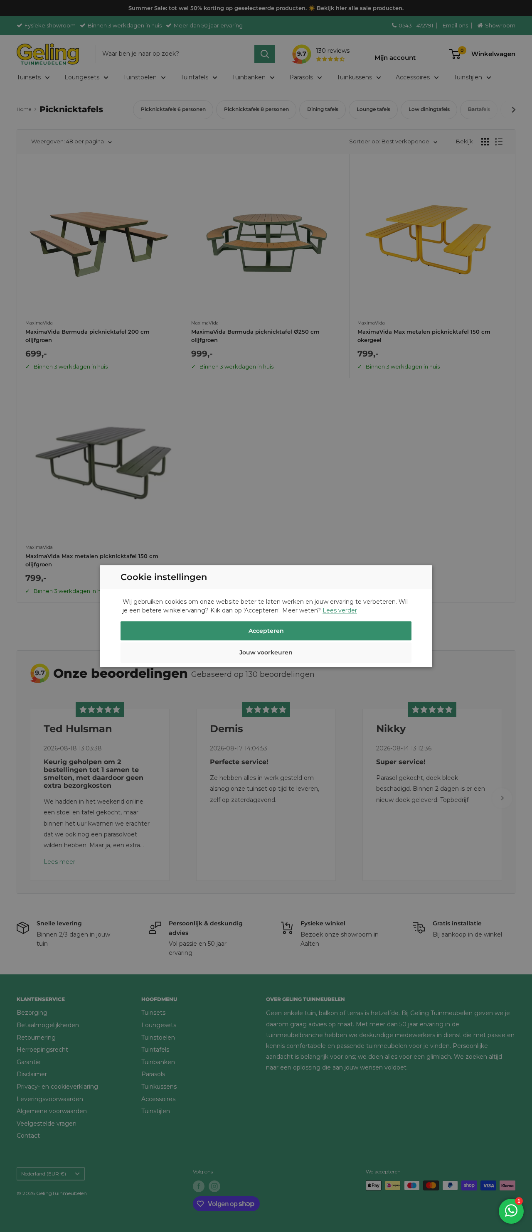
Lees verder (340, 610)
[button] (266, 653)
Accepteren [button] (266, 630)
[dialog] (266, 616)
